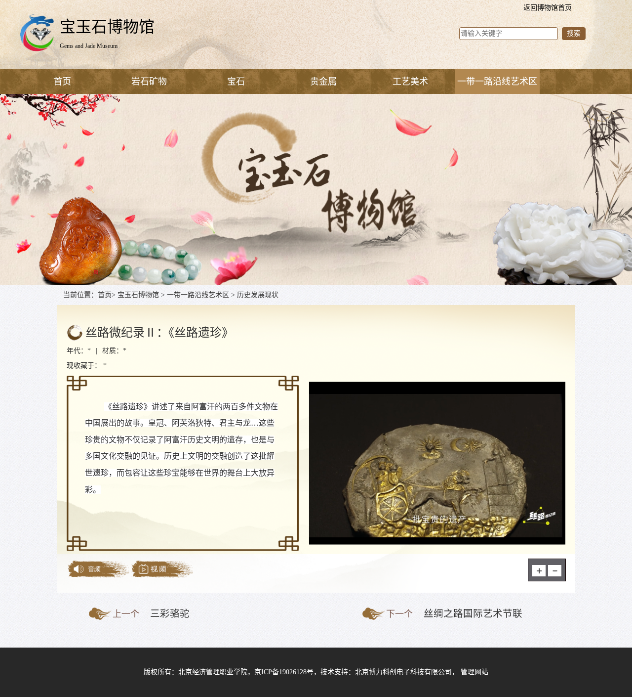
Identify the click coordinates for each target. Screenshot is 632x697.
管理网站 (474, 672)
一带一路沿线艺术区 (198, 295)
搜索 (574, 33)
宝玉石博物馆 (138, 295)
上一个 (126, 614)
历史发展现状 (257, 295)
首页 (62, 82)
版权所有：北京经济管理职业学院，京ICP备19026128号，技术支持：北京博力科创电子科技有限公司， (302, 672)
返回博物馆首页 (547, 7)
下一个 (399, 614)
